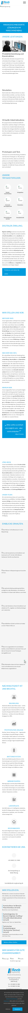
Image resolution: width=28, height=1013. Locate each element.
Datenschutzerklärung (11, 999)
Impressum (6, 1001)
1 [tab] (11, 20)
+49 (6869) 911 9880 (14, 860)
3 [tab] (16, 20)
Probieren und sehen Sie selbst (11, 272)
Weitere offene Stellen (10, 942)
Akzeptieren (17, 1009)
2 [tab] (14, 20)
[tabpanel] (14, 14)
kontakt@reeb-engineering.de (14, 883)
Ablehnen (8, 1009)
